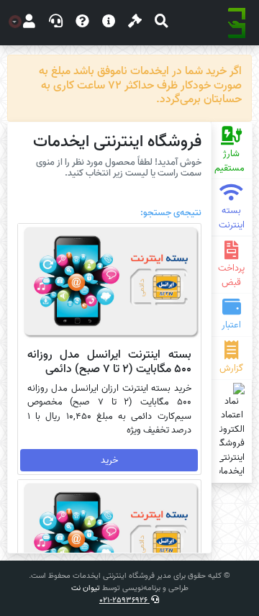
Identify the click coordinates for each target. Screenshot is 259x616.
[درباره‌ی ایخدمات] (109, 23)
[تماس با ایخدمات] (55, 23)
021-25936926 (124, 600)
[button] (161, 23)
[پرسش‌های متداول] (82, 23)
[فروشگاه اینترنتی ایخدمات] (237, 23)
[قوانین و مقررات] (135, 23)
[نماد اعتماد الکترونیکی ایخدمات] (232, 431)
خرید (109, 460)
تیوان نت (85, 587)
